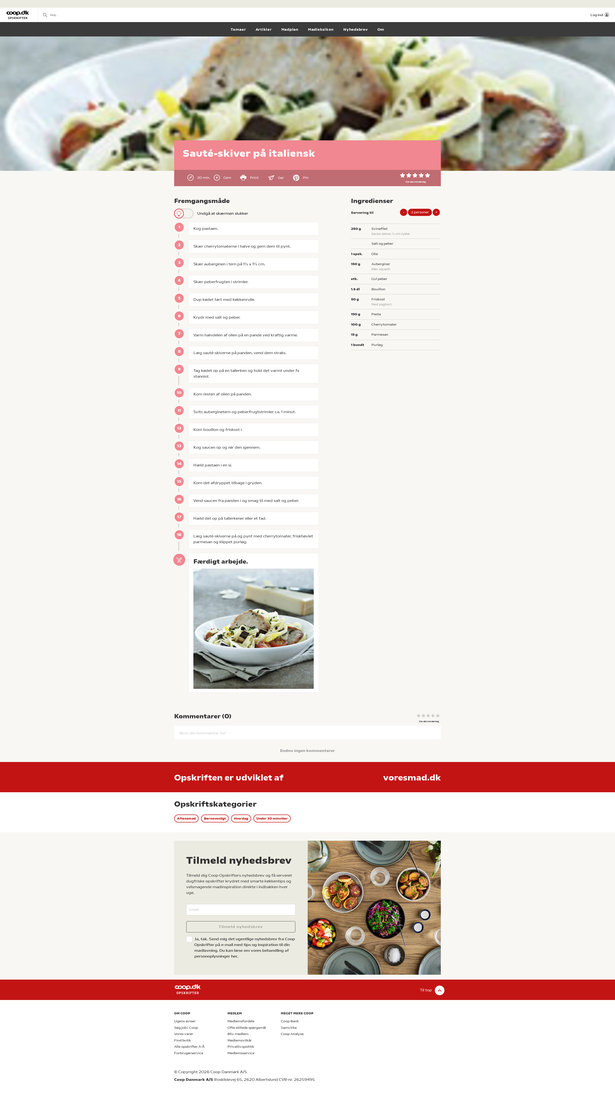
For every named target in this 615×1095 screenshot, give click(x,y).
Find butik (182, 1040)
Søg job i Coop (186, 1028)
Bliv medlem (238, 1034)
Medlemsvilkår (240, 1040)
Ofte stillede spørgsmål (247, 1028)
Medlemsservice (241, 1053)
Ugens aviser (185, 1021)
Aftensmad (186, 818)
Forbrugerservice (188, 1053)
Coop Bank (290, 1021)
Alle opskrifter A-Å (189, 1047)
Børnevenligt (215, 818)
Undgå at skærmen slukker (222, 213)
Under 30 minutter (272, 818)
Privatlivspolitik (241, 1047)
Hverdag (241, 818)
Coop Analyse (292, 1034)
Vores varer (183, 1034)
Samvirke (289, 1028)
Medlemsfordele (241, 1021)
